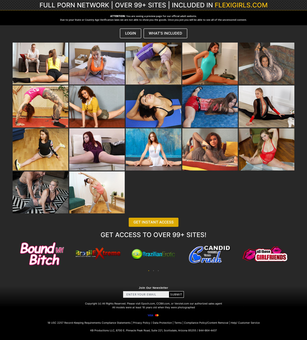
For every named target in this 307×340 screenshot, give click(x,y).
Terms (178, 322)
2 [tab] (153, 270)
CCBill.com (163, 303)
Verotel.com (181, 303)
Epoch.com (148, 303)
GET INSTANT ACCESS (154, 222)
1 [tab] (148, 270)
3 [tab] (158, 270)
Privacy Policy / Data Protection (152, 322)
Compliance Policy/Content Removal (206, 322)
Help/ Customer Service (245, 322)
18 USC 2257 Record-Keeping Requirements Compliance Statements (89, 322)
